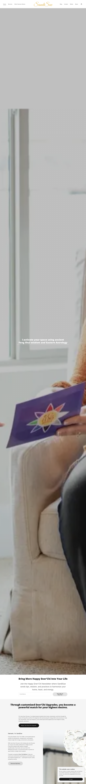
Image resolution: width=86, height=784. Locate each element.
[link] (43, 4)
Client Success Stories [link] (19, 4)
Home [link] (4, 4)
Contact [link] (66, 4)
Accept (71, 779)
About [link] (76, 4)
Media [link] (71, 4)
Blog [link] (61, 4)
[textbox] (35, 694)
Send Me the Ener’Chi (60, 694)
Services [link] (10, 4)
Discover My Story (15, 763)
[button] (81, 4)
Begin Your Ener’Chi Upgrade (28, 725)
